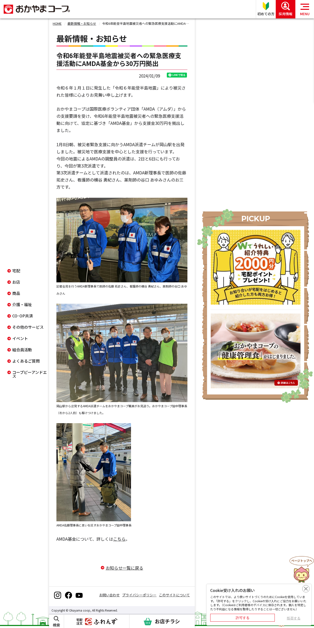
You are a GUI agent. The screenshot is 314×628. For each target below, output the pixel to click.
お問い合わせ (109, 594)
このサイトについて (174, 594)
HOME (57, 23)
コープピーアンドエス (29, 374)
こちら (119, 539)
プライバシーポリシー (139, 594)
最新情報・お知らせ (81, 23)
